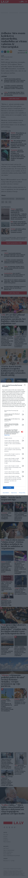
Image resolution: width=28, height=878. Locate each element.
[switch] (22, 414)
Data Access (14, 492)
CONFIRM (8, 487)
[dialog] (14, 439)
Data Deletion (6, 492)
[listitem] (14, 411)
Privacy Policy (22, 492)
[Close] (25, 385)
